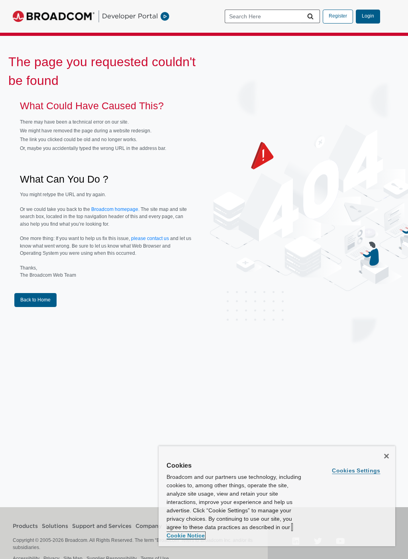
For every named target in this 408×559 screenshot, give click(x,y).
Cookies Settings (356, 470)
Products (25, 526)
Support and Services (101, 526)
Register (338, 16)
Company (148, 526)
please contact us (150, 238)
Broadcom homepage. (115, 209)
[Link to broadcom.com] (53, 16)
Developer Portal (130, 16)
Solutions (55, 526)
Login (368, 16)
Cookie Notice (186, 535)
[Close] (386, 456)
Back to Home (35, 300)
